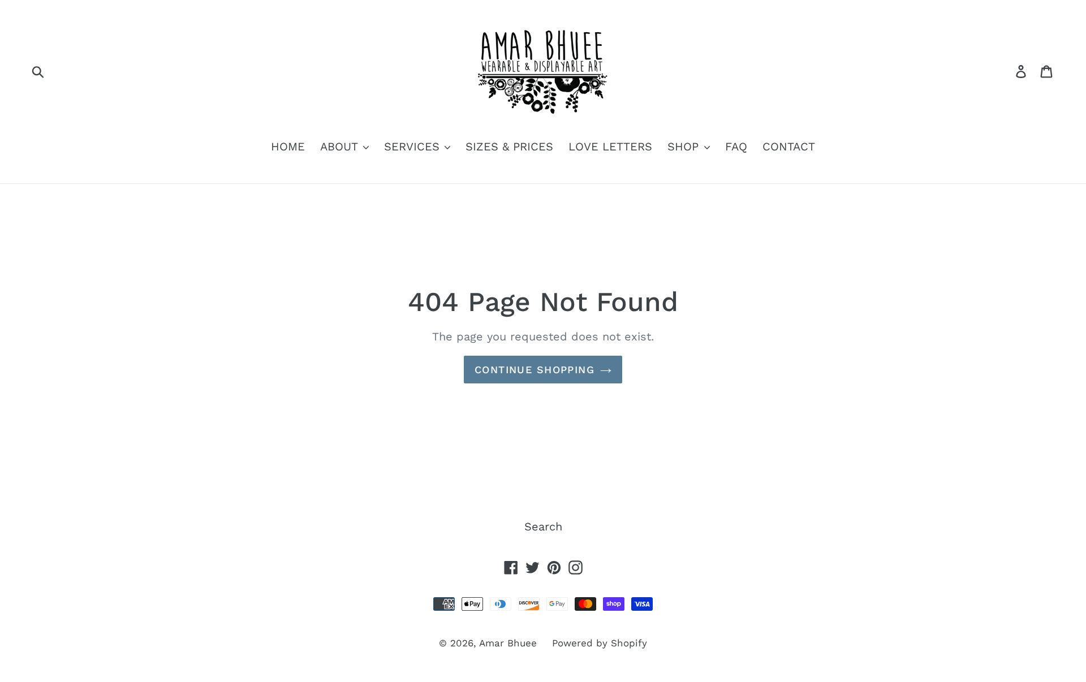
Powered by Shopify (599, 643)
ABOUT (340, 146)
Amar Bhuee (508, 643)
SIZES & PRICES (509, 146)
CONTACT (788, 146)
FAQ (736, 146)
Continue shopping (534, 369)
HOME (288, 146)
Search (543, 526)
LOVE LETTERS (610, 146)
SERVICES (413, 146)
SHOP (685, 146)
